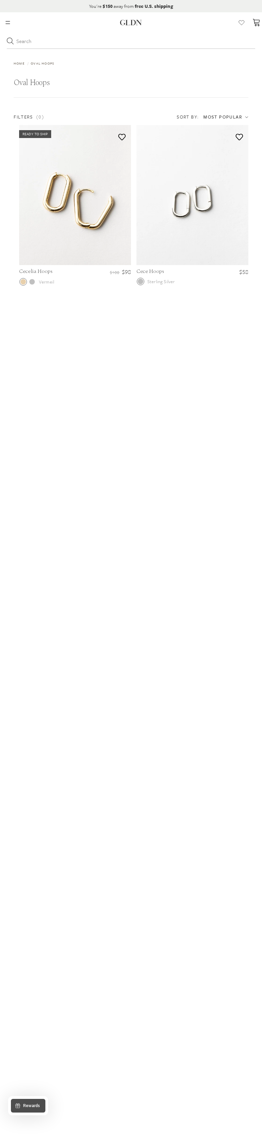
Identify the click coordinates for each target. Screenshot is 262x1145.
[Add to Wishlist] (120, 135)
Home (19, 63)
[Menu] (8, 22)
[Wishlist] (241, 22)
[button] (49, 117)
